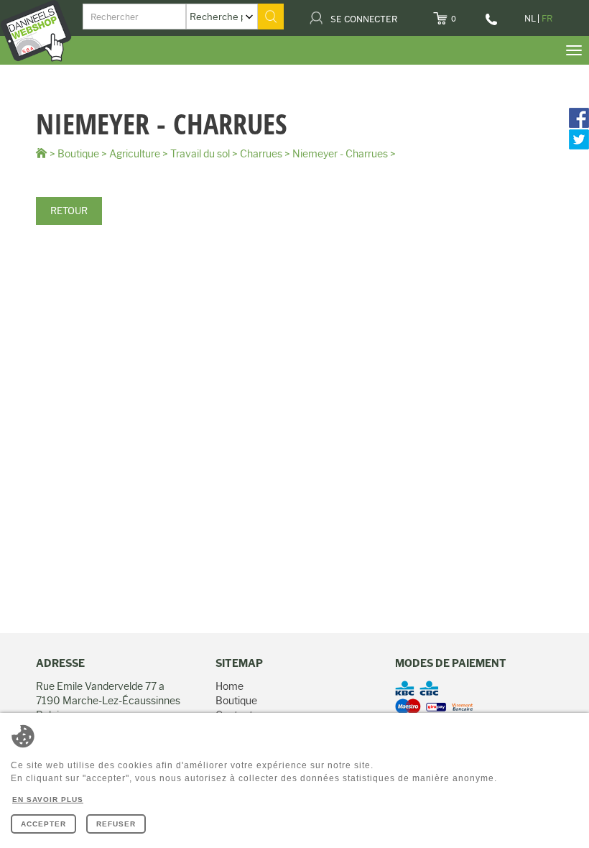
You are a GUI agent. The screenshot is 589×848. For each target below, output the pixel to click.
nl (530, 18)
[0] (465, 14)
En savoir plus (47, 799)
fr (547, 18)
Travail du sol (200, 153)
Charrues (261, 153)
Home (229, 686)
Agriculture (134, 153)
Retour (69, 210)
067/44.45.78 (492, 24)
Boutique (78, 153)
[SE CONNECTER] (406, 14)
